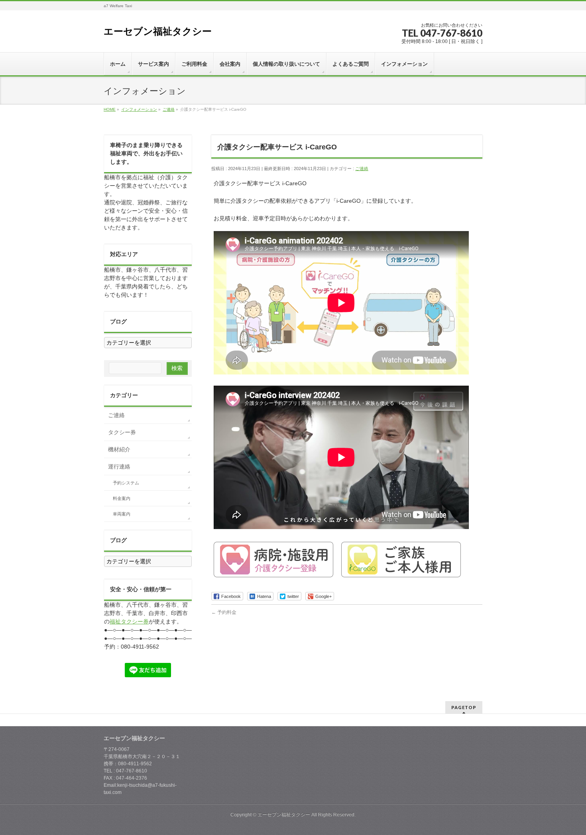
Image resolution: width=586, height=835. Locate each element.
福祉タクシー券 (129, 621)
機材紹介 (119, 449)
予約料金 (223, 612)
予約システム (126, 482)
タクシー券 (122, 432)
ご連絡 (361, 168)
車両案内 (121, 514)
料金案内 (121, 498)
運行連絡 (119, 466)
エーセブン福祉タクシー (158, 31)
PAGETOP (463, 707)
